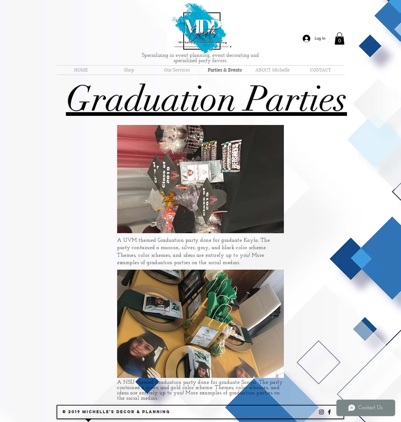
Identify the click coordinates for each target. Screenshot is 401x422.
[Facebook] (329, 412)
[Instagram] (321, 412)
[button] (339, 38)
